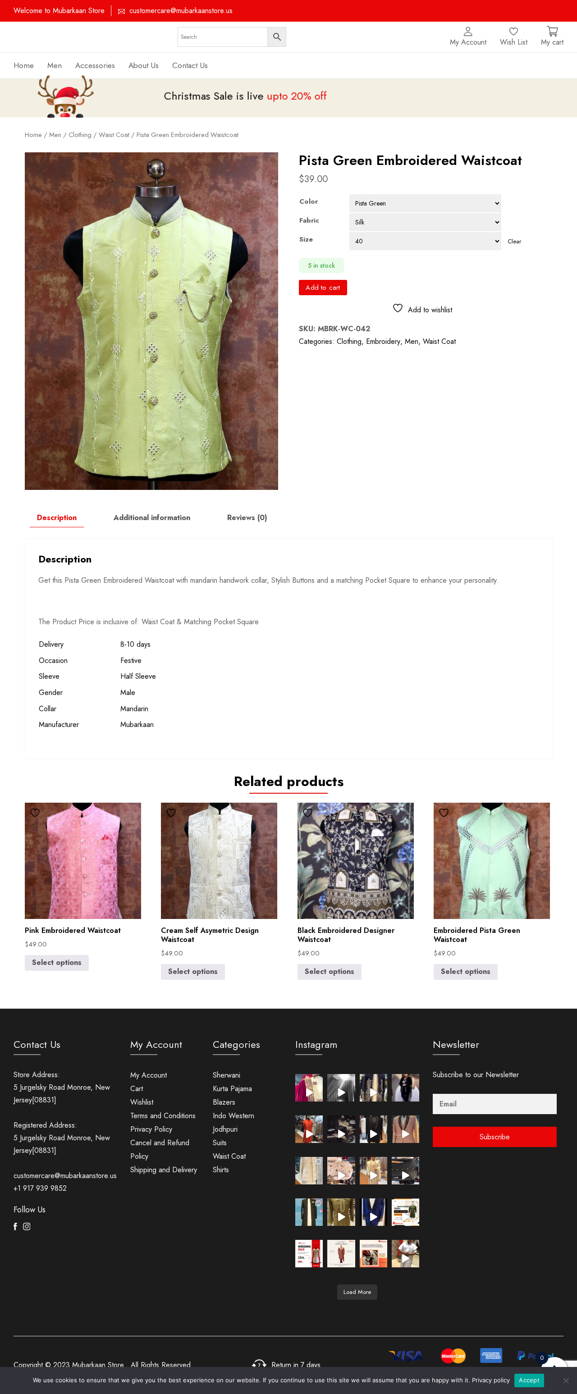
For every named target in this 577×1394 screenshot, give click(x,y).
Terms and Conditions (163, 1116)
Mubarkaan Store (98, 1365)
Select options (57, 962)
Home (24, 65)
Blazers (224, 1102)
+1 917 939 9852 (40, 1188)
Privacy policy (491, 1380)
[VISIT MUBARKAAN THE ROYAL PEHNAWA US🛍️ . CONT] (309, 1170)
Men (411, 341)
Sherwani (226, 1075)
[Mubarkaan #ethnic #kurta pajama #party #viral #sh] (341, 1212)
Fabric (309, 220)
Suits (220, 1143)
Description (57, 517)
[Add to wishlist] (36, 812)
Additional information (152, 517)
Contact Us (190, 65)
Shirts (221, 1170)
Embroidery (383, 341)
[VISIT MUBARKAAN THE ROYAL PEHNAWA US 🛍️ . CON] (405, 1170)
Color (308, 201)
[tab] (57, 517)
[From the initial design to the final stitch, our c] (373, 1253)
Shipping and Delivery (163, 1170)
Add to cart (323, 288)
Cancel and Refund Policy (159, 1149)
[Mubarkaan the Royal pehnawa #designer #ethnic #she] (373, 1212)
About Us (143, 65)
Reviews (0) (247, 517)
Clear (514, 241)
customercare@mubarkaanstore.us (181, 10)
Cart (136, 1088)
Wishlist (141, 1102)
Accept (529, 1380)
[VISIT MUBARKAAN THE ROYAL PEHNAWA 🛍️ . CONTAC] (309, 1087)
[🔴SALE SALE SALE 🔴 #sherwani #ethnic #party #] (405, 1212)
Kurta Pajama (232, 1088)
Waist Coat (114, 135)
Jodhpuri (225, 1129)
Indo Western (233, 1116)
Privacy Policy (151, 1129)
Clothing (349, 341)
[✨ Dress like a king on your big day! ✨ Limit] (309, 1253)
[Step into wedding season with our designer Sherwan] (341, 1253)
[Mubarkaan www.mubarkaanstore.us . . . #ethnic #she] (405, 1253)
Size (306, 239)
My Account (148, 1075)
